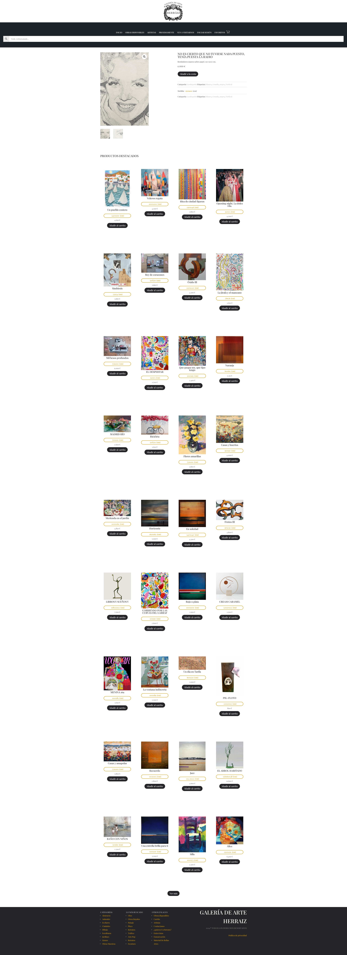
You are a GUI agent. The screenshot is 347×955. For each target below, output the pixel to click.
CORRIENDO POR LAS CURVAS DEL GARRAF (154, 611)
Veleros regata (155, 198)
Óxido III (192, 282)
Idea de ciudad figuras (192, 201)
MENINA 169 (117, 692)
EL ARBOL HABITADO (229, 770)
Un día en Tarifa (192, 671)
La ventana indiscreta (154, 689)
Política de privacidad (238, 935)
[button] (144, 56)
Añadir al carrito (117, 225)
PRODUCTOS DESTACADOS (119, 156)
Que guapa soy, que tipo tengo (192, 369)
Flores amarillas (192, 456)
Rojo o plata (192, 601)
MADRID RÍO (117, 434)
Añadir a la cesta (188, 74)
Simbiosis (117, 288)
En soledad (192, 529)
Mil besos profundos (117, 358)
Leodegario (192, 84)
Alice (229, 846)
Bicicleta (154, 436)
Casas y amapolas (117, 763)
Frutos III (230, 522)
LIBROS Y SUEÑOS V (117, 601)
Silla (192, 854)
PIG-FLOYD (229, 698)
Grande (216, 84)
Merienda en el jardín (117, 518)
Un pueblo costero (117, 209)
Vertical (229, 84)
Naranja (229, 365)
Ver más (173, 893)
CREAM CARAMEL (229, 601)
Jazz (192, 773)
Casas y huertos (229, 445)
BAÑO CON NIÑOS (117, 838)
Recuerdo (154, 770)
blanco (209, 84)
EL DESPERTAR (154, 371)
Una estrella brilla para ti (154, 845)
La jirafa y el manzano (230, 292)
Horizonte (154, 528)
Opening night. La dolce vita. (229, 204)
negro (222, 84)
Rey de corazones (154, 274)
